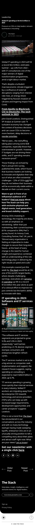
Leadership (6, 17)
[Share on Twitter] (8, 455)
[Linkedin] (3, 517)
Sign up (4, 504)
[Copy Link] (17, 455)
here (21, 450)
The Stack (11, 34)
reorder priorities (9, 136)
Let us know (21, 442)
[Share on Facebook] (3, 455)
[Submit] (31, 495)
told (27, 180)
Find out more (17, 199)
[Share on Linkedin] (13, 455)
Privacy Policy (7, 507)
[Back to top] (31, 517)
